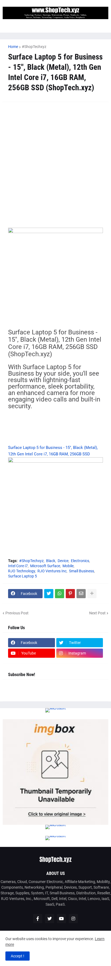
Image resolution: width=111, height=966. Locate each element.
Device (63, 561)
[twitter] (49, 918)
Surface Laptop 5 (22, 576)
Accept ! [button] (17, 956)
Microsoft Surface (45, 566)
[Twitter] (48, 593)
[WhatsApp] (59, 593)
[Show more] (91, 593)
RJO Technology (21, 571)
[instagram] (73, 918)
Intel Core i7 (18, 566)
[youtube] (61, 918)
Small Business (81, 571)
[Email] (81, 593)
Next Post (97, 613)
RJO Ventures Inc (52, 571)
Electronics (80, 561)
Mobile (68, 566)
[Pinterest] (70, 593)
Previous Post (17, 613)
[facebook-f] (37, 918)
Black (50, 561)
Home (13, 47)
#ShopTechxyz (34, 47)
